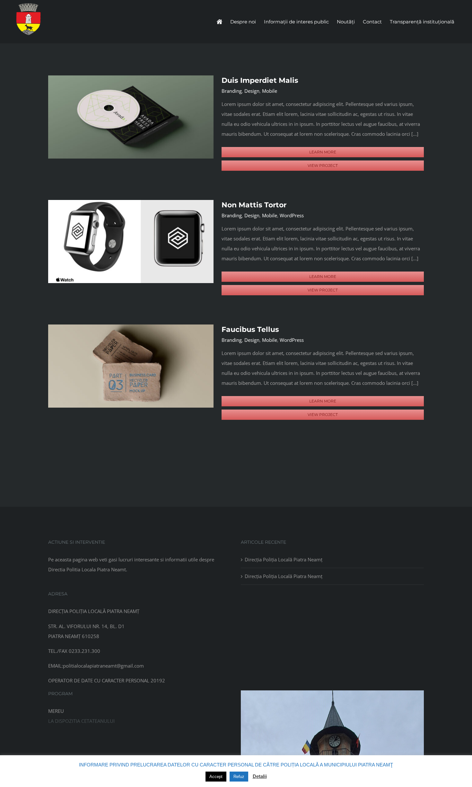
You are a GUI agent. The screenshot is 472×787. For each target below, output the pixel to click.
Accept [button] (216, 776)
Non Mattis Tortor (254, 205)
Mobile (269, 91)
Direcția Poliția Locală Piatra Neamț (283, 559)
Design (251, 91)
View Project (323, 165)
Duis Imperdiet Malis (260, 80)
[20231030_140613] (332, 692)
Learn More (322, 152)
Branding (232, 91)
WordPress (292, 215)
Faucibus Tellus (250, 329)
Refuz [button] (238, 776)
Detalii (260, 776)
